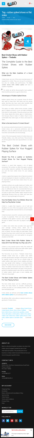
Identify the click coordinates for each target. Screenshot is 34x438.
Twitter (7, 420)
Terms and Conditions (8, 399)
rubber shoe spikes (25, 314)
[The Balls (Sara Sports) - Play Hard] (12, 3)
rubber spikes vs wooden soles (14, 317)
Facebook (3, 420)
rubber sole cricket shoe (8, 315)
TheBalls (23, 310)
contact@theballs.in (7, 378)
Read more (8, 325)
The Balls (10, 308)
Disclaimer (5, 391)
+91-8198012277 (6, 373)
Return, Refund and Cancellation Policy (12, 393)
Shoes (19, 310)
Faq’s (3, 403)
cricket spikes (16, 314)
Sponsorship (5, 395)
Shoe (15, 310)
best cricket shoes (7, 312)
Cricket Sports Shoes (7, 310)
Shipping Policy (6, 389)
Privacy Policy (5, 401)
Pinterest (12, 420)
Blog (22, 308)
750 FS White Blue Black (18, 430)
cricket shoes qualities (18, 312)
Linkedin (20, 420)
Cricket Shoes (28, 308)
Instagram (16, 420)
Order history (5, 397)
